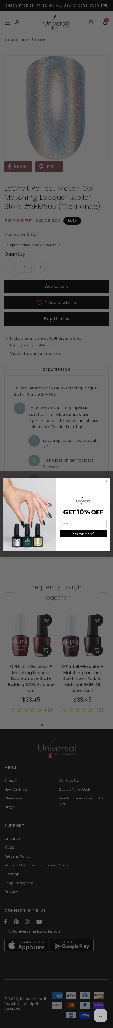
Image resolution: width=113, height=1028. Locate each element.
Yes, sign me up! (83, 533)
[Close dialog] (106, 480)
